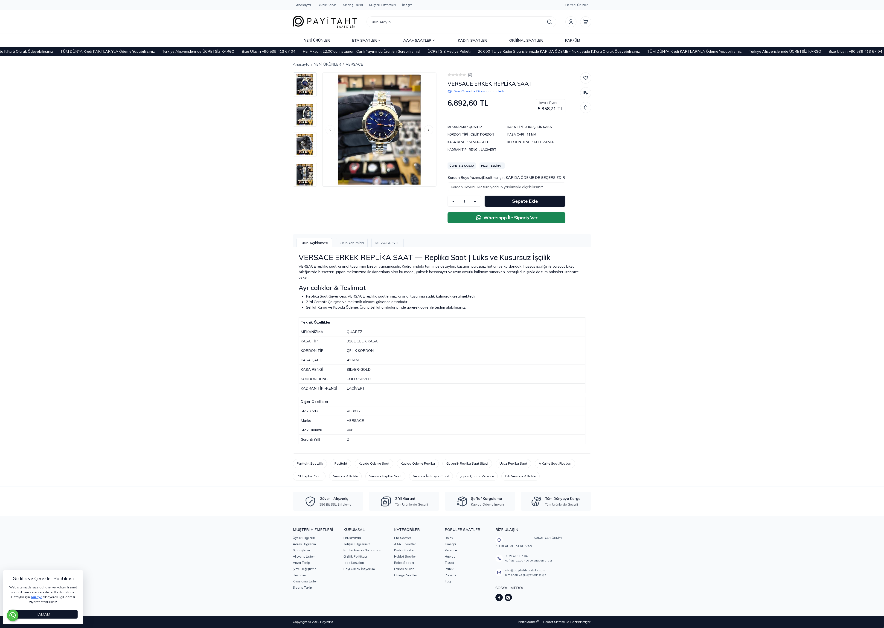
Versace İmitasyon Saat (431, 476)
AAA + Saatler (405, 544)
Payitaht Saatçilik (310, 463)
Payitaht (340, 463)
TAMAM (43, 614)
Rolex (449, 538)
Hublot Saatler (405, 556)
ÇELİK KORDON (482, 134)
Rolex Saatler (404, 563)
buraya (36, 597)
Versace (451, 550)
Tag (448, 581)
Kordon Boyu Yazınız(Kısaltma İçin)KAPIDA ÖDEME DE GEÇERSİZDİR (506, 177)
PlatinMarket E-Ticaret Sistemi (541, 622)
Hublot (450, 556)
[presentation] (330, 129)
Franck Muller (404, 569)
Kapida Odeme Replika (418, 463)
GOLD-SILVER (544, 142)
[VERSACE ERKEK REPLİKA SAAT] (379, 130)
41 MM (531, 134)
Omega (450, 544)
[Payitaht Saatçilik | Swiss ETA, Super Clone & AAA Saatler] (325, 22)
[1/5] (449, 75)
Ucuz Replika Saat (513, 463)
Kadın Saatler (404, 550)
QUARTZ (475, 127)
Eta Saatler (402, 538)
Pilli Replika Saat (309, 476)
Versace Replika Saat (385, 476)
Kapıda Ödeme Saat (374, 463)
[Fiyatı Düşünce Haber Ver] (585, 107)
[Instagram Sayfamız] (508, 597)
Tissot (449, 563)
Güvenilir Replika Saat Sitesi (467, 463)
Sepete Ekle (525, 201)
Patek (449, 569)
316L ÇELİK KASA (538, 127)
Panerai (451, 575)
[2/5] (451, 75)
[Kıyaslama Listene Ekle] (585, 92)
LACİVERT (488, 150)
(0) (470, 74)
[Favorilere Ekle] (585, 78)
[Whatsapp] (12, 615)
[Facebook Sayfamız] (499, 597)
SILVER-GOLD (479, 142)
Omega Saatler (405, 575)
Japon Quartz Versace (477, 476)
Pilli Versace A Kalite (520, 476)
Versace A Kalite (345, 476)
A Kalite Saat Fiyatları (555, 463)
